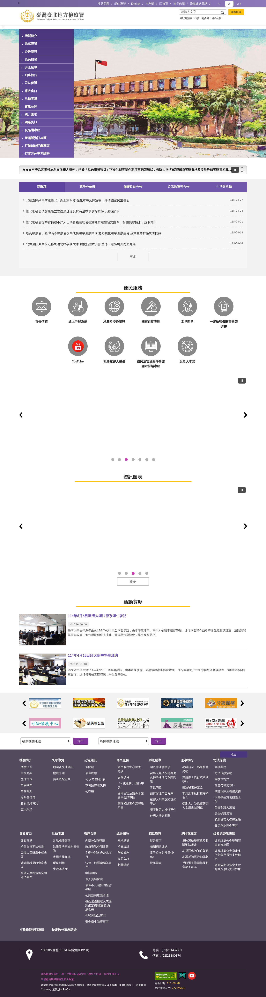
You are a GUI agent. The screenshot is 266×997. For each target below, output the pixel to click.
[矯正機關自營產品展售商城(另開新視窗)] (89, 703)
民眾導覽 (31, 43)
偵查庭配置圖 (61, 779)
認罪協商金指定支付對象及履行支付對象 (228, 867)
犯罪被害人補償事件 (163, 809)
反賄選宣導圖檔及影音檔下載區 (195, 865)
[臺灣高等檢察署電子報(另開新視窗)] (177, 703)
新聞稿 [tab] (42, 186)
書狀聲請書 (186, 18)
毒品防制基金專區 (226, 825)
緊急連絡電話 (198, 3)
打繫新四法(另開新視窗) (119, 459)
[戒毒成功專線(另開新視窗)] (221, 723)
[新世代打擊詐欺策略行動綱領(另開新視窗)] (133, 414)
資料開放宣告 (111, 974)
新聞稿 (89, 767)
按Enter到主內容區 (15, 3)
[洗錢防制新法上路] (133, 723)
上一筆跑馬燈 (242, 168)
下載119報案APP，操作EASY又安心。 (48, 169)
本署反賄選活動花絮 (195, 856)
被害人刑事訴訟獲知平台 (163, 801)
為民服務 (31, 59)
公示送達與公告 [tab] (178, 186)
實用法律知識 (61, 856)
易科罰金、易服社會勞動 (195, 769)
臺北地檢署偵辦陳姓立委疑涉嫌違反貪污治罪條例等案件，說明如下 (72, 211)
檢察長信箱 (28, 797)
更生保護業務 (223, 813)
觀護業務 (220, 767)
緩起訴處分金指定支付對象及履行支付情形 (228, 855)
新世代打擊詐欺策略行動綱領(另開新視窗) (133, 459)
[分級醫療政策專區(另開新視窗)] (221, 703)
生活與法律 (60, 869)
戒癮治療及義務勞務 (228, 791)
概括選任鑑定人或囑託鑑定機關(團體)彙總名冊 (98, 905)
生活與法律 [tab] (224, 186)
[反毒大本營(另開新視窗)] (177, 723)
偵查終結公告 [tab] (133, 186)
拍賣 (197, 18)
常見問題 (103, 3)
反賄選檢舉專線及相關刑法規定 (195, 842)
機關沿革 (26, 767)
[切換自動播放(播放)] (235, 170)
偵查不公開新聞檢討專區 (98, 887)
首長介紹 (26, 773)
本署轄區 (26, 785)
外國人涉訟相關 (160, 815)
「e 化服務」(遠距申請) (131, 785)
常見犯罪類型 (61, 840)
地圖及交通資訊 (63, 767)
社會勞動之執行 (225, 785)
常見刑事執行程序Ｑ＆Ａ (195, 795)
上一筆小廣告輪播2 (24, 723)
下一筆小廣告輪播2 (242, 723)
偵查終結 (91, 773)
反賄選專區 (32, 130)
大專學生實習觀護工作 (228, 799)
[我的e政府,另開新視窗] (182, 976)
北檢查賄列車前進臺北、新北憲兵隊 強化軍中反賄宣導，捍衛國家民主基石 (77, 200)
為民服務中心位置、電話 (131, 769)
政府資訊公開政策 (97, 846)
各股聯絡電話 (29, 803)
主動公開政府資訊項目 (98, 854)
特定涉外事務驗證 (37, 153)
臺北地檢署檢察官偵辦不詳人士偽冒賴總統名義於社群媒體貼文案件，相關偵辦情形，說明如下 (91, 222)
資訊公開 (31, 106)
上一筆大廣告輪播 (21, 415)
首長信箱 (179, 3)
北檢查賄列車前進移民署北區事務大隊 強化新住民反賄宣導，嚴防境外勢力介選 (81, 244)
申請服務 (91, 873)
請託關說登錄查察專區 (34, 865)
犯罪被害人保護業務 (228, 819)
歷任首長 (26, 779)
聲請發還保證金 (192, 787)
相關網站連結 (158, 846)
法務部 (149, 3)
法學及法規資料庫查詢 (66, 848)
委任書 (205, 18)
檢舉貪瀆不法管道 (32, 846)
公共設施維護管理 (97, 895)
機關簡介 (31, 35)
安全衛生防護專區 (97, 921)
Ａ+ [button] (239, 3)
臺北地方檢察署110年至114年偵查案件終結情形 (133, 573)
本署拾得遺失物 (95, 785)
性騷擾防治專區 (95, 915)
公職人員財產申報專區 (34, 854)
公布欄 (89, 791)
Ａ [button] (229, 3)
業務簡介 (26, 791)
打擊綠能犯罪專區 (37, 145)
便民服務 (133, 288)
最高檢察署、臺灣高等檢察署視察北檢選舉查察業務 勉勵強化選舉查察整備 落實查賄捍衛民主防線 (93, 233)
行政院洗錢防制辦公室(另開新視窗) (139, 459)
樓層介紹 (59, 773)
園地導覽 (123, 840)
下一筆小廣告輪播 (242, 703)
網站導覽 (120, 3)
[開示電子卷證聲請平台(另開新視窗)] (133, 703)
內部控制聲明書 (95, 840)
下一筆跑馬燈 (242, 172)
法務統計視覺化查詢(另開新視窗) (146, 459)
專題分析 (123, 858)
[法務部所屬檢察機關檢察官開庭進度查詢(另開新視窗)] (45, 703)
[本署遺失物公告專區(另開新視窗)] (89, 723)
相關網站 (123, 864)
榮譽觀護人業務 (225, 807)
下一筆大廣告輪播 (245, 415)
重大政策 (26, 809)
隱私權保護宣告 (50, 974)
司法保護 (31, 83)
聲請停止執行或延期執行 (195, 779)
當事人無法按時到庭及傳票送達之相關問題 (163, 777)
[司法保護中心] (45, 723)
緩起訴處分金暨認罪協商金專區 (228, 842)
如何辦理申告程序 (161, 793)
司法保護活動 (223, 773)
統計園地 (31, 114)
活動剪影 (133, 602)
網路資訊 (31, 122)
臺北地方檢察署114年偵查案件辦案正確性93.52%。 (119, 573)
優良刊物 (59, 863)
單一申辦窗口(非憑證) (73, 974)
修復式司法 (222, 779)
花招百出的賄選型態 (195, 850)
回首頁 (163, 3)
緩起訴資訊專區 (36, 138)
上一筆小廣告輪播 (24, 703)
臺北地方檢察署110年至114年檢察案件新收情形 (139, 573)
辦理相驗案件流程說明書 (131, 805)
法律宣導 (31, 98)
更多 (133, 256)
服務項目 (123, 777)
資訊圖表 (133, 477)
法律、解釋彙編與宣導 (98, 865)
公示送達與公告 (95, 779)
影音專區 (156, 840)
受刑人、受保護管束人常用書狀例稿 (195, 805)
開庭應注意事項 (160, 767)
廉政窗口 (31, 91)
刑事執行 (31, 75)
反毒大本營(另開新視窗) (153, 459)
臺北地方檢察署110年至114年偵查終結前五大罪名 (126, 573)
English (135, 3)
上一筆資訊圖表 (21, 526)
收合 (233, 754)
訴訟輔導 (31, 67)
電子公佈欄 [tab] (87, 186)
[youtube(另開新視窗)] (192, 976)
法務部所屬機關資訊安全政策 (57, 979)
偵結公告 (216, 18)
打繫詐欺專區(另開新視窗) (112, 459)
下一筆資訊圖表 (245, 526)
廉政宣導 (26, 840)
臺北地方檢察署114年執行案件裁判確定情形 (146, 573)
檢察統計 (123, 846)
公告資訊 (31, 51)
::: (3, 26)
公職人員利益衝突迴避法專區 (34, 875)
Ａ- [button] (219, 3)
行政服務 (123, 852)
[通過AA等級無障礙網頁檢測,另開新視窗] (166, 976)
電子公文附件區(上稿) (162, 854)
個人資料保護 (94, 879)
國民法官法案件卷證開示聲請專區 (131, 795)
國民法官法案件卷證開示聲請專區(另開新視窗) (126, 459)
